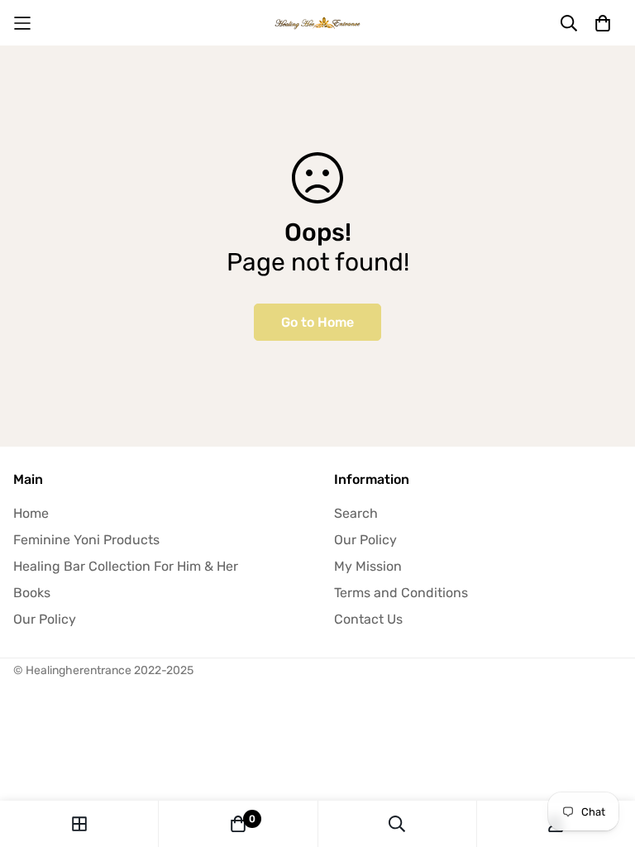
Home (31, 513)
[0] (238, 824)
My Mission (368, 566)
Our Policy (44, 619)
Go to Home (317, 322)
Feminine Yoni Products (86, 540)
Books (31, 593)
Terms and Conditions (401, 593)
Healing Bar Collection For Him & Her (125, 566)
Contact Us (368, 619)
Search (356, 513)
